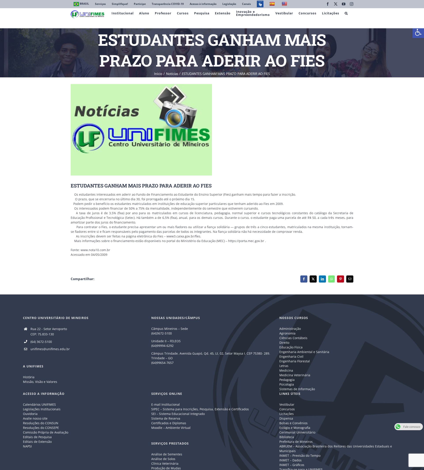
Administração (290, 329)
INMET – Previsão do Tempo (299, 455)
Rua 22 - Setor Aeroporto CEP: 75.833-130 (48, 331)
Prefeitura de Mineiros (296, 441)
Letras (283, 366)
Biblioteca (286, 437)
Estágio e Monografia (294, 428)
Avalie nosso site (35, 418)
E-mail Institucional (165, 404)
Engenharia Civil (291, 356)
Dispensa (286, 418)
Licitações (286, 414)
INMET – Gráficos (291, 465)
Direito (284, 342)
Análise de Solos (163, 459)
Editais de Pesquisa (37, 437)
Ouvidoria (30, 414)
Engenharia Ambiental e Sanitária (304, 352)
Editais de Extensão (37, 441)
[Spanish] (273, 4)
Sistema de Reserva (165, 418)
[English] (285, 4)
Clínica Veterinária (164, 463)
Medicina (286, 370)
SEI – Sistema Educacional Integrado (178, 414)
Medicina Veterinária (294, 375)
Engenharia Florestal (294, 361)
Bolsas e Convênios (293, 423)
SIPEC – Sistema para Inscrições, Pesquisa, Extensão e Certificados (200, 409)
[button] (418, 32)
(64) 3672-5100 (41, 342)
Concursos (287, 409)
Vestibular (286, 404)
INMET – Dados (290, 460)
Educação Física (291, 347)
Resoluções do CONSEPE (41, 428)
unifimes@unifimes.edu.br (50, 349)
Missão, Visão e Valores (40, 382)
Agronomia (287, 333)
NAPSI (28, 446)
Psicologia (286, 384)
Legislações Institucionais (42, 409)
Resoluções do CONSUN (40, 423)
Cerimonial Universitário (297, 432)
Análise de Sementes (166, 454)
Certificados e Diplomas (168, 423)
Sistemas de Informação (297, 389)
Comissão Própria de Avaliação (45, 432)
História (28, 377)
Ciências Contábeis (293, 338)
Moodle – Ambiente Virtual (171, 428)
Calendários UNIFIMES (39, 404)
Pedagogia (287, 380)
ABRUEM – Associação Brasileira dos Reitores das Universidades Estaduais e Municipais (335, 448)
